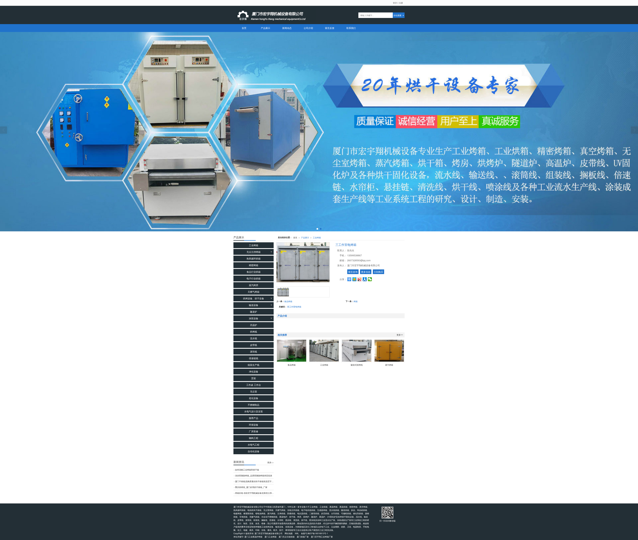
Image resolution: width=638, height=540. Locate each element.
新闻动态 (287, 28)
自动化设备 (253, 451)
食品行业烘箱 (254, 271)
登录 (395, 2)
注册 (401, 2)
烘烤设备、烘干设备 (253, 298)
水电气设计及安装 (253, 411)
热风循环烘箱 (254, 258)
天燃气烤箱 (253, 291)
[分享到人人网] (365, 279)
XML (297, 533)
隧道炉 (253, 311)
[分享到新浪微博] (360, 279)
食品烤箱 (288, 301)
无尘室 (253, 391)
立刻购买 (378, 271)
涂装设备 (253, 318)
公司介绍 (308, 28)
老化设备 (253, 398)
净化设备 (253, 371)
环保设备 (253, 424)
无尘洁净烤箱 (254, 251)
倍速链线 (253, 358)
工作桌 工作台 (253, 384)
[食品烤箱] (291, 351)
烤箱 (356, 301)
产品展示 (265, 28)
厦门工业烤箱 (270, 536)
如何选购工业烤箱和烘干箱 (247, 469)
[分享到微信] (370, 279)
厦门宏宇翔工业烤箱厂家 (322, 536)
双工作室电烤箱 (294, 306)
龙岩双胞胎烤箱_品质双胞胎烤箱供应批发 (253, 475)
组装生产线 (253, 364)
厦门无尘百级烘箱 (287, 536)
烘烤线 (253, 331)
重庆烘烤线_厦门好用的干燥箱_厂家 (251, 487)
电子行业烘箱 (254, 278)
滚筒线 (253, 351)
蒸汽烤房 (253, 285)
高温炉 (253, 325)
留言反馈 (329, 28)
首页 (244, 28)
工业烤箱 (317, 237)
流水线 (253, 338)
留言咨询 (353, 271)
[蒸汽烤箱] (389, 351)
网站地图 (289, 533)
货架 (253, 378)
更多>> (400, 335)
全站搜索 (397, 15)
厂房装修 (253, 431)
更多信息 (365, 271)
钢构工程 (253, 438)
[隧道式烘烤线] (356, 351)
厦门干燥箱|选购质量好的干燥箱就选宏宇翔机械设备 (254, 481)
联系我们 (351, 28)
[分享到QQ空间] (354, 279)
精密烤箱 (253, 265)
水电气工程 (253, 444)
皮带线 (253, 345)
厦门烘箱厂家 (303, 536)
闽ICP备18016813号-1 (318, 533)
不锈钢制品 (253, 404)
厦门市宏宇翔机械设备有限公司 (268, 533)
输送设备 (253, 305)
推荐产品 (253, 418)
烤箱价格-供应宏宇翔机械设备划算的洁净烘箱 (254, 492)
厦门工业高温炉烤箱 (253, 536)
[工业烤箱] (324, 351)
